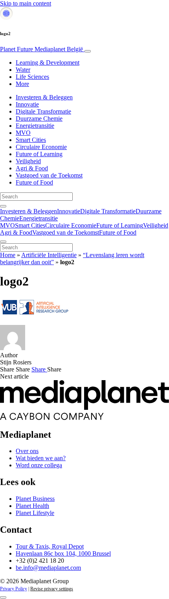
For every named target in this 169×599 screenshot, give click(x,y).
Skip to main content (25, 3)
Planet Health (32, 505)
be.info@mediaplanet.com (48, 567)
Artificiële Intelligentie (49, 255)
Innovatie (27, 104)
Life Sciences (32, 76)
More (22, 83)
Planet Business (35, 498)
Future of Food (34, 182)
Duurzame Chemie (39, 118)
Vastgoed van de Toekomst (49, 175)
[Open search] (3, 206)
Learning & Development (47, 62)
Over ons (27, 451)
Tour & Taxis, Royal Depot (50, 546)
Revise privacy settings (51, 589)
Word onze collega (39, 465)
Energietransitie (35, 125)
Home (7, 255)
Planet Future (41, 49)
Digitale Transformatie (43, 111)
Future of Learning (39, 154)
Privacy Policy (13, 589)
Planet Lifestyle (35, 512)
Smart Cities (31, 139)
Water (23, 69)
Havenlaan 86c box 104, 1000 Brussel (63, 553)
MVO (23, 132)
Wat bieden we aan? (41, 458)
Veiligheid (28, 161)
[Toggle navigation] (87, 51)
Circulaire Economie (41, 147)
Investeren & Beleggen (44, 97)
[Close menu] (3, 242)
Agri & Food (32, 168)
